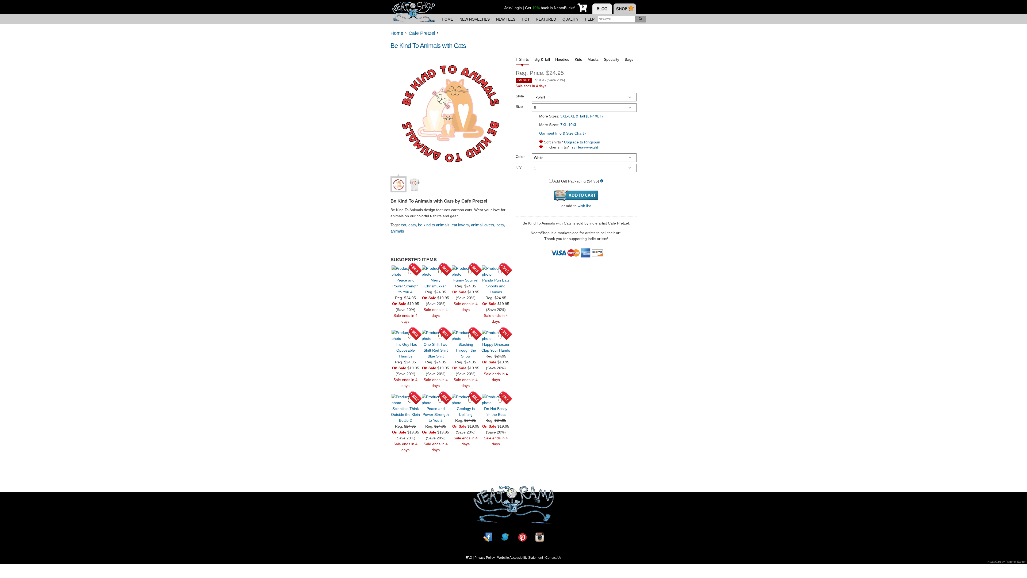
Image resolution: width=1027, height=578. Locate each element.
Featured (546, 19)
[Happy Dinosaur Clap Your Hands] (495, 335)
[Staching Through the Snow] (465, 335)
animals (397, 231)
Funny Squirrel (465, 280)
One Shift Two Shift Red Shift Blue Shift (436, 350)
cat (403, 225)
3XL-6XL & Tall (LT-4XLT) (581, 116)
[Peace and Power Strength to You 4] (405, 271)
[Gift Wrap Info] (601, 181)
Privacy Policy (484, 558)
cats (412, 225)
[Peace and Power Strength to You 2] (435, 400)
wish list (584, 206)
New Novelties (474, 19)
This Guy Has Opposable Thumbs (405, 350)
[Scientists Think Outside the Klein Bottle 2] (405, 400)
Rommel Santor (1016, 561)
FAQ (469, 558)
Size (519, 106)
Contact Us (553, 558)
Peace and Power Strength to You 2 (436, 414)
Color (520, 156)
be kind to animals (434, 225)
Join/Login (513, 8)
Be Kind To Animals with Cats (428, 45)
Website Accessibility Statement (520, 558)
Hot (526, 19)
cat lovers (460, 225)
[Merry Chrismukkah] (435, 271)
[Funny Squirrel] (465, 271)
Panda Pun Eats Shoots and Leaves (495, 286)
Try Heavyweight (584, 147)
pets (500, 225)
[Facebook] (487, 537)
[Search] (640, 19)
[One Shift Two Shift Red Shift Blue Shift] (435, 335)
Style (520, 96)
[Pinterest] (522, 537)
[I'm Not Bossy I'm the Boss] (495, 400)
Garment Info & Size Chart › (562, 133)
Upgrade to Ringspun (582, 142)
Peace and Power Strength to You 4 (405, 286)
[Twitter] (504, 537)
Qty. (519, 167)
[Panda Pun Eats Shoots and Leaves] (495, 271)
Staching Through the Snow (465, 350)
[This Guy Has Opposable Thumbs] (405, 335)
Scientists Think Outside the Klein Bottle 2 (405, 414)
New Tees (505, 19)
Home (447, 19)
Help (590, 19)
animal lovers (482, 225)
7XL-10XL (568, 125)
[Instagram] (539, 537)
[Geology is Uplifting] (465, 400)
